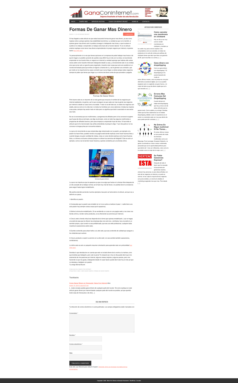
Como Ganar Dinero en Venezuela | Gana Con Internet (88, 283)
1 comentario (129, 34)
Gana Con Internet (119, 12)
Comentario (73, 313)
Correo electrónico (75, 344)
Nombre (72, 335)
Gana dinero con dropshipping (161, 63)
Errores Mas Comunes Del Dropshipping (160, 95)
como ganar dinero (87, 271)
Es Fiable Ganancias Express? (158, 157)
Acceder (138, 380)
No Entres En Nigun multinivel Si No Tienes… (161, 126)
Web (70, 353)
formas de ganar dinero (101, 271)
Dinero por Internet (84, 269)
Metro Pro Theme (111, 380)
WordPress (133, 380)
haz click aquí (77, 51)
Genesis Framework (123, 380)
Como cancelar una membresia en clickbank (161, 34)
